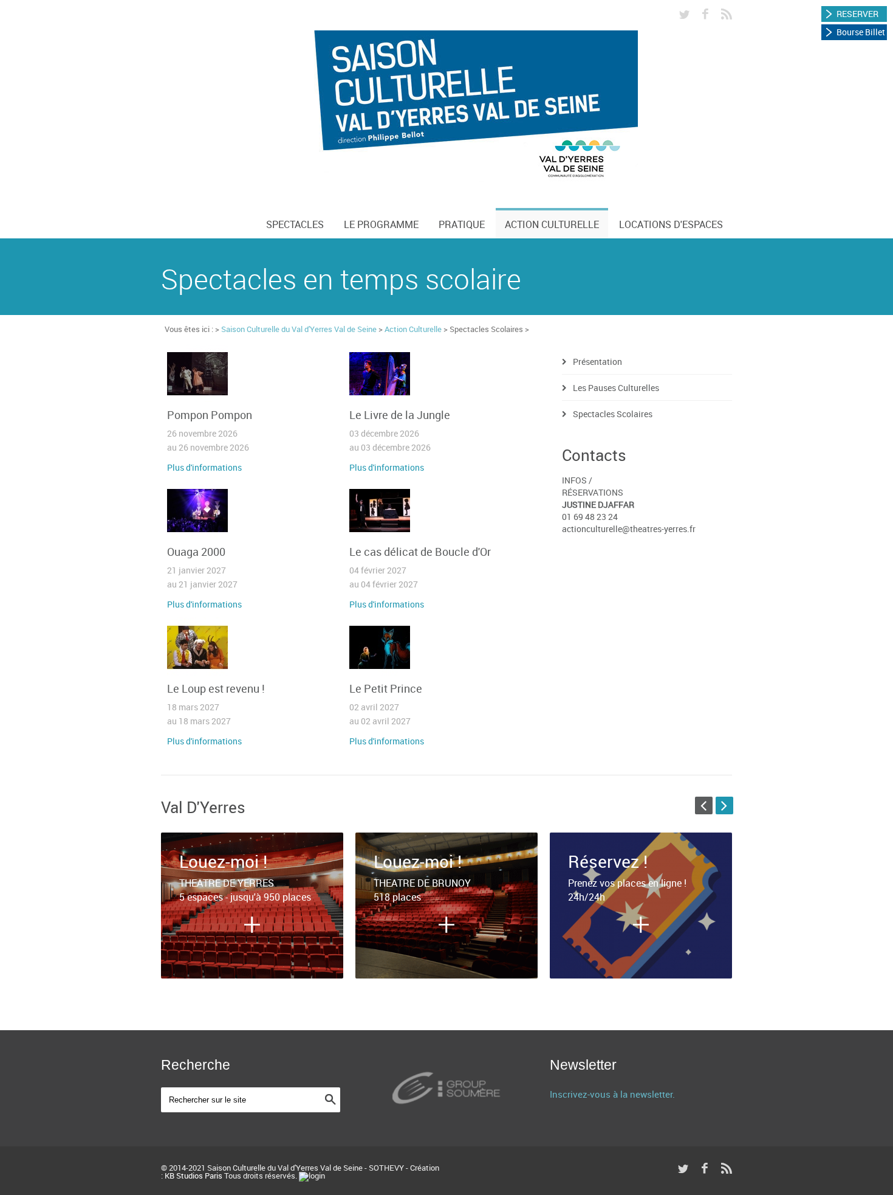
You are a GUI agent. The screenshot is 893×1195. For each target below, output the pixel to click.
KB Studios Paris (193, 1175)
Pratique (462, 224)
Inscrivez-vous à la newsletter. (612, 1094)
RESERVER (857, 13)
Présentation (597, 361)
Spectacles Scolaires (612, 414)
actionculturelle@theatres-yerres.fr (629, 529)
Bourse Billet (861, 32)
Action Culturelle (552, 224)
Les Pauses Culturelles (616, 387)
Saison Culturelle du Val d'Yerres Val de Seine (299, 329)
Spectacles (295, 224)
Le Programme (381, 224)
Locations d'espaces (671, 224)
